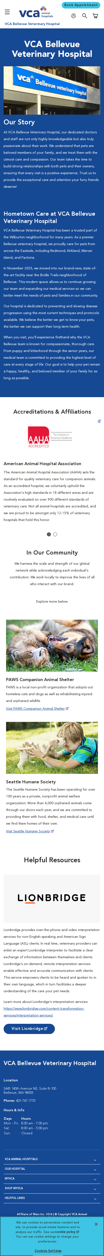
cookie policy (67, 1232)
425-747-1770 (25, 1100)
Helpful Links (15, 1198)
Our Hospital (15, 1169)
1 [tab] (49, 534)
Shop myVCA (14, 1188)
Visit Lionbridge (27, 1029)
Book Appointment (81, 5)
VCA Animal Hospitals (21, 1159)
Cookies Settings (48, 1251)
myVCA (10, 1179)
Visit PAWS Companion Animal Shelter (35, 708)
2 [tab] (55, 534)
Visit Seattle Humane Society (28, 831)
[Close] (96, 1224)
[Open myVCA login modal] (74, 16)
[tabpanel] (52, 470)
